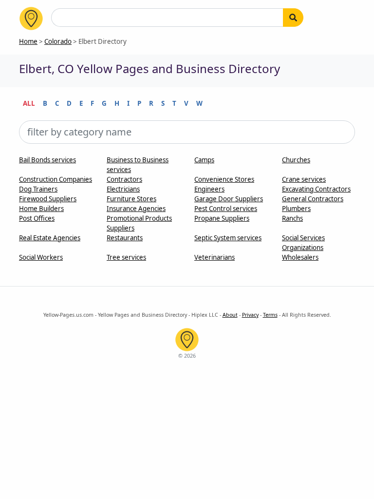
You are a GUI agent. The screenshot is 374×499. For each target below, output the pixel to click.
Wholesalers (300, 257)
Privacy (250, 314)
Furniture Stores (131, 198)
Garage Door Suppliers (228, 198)
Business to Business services (137, 164)
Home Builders (41, 208)
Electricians (123, 189)
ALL (29, 103)
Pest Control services (225, 208)
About (230, 314)
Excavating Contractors (316, 189)
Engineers (209, 189)
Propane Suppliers (221, 218)
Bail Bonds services (47, 159)
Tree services (126, 257)
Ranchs (292, 218)
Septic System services (228, 237)
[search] (293, 17)
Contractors (124, 179)
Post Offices (37, 218)
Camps (204, 159)
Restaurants (125, 237)
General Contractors (312, 198)
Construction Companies (55, 179)
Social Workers (41, 257)
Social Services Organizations (303, 242)
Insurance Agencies (136, 208)
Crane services (304, 179)
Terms (270, 314)
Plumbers (296, 208)
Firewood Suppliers (47, 198)
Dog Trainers (38, 189)
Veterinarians (214, 257)
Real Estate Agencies (49, 237)
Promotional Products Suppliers (139, 223)
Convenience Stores (224, 179)
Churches (296, 159)
